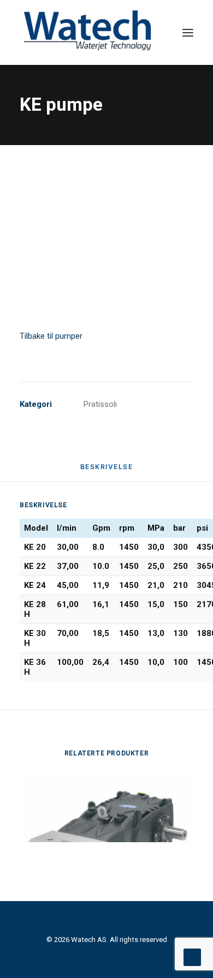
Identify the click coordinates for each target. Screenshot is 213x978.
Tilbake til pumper (51, 336)
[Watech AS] (88, 32)
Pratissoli (100, 404)
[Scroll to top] (192, 957)
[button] (188, 32)
